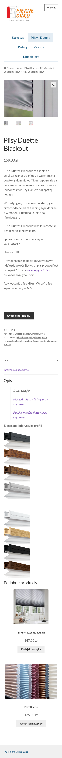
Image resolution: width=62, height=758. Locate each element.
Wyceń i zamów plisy (31, 723)
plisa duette (22, 337)
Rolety (23, 47)
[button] (53, 84)
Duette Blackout (12, 71)
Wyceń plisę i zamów (18, 315)
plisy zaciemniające (29, 341)
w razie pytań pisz (38, 270)
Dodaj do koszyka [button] (31, 649)
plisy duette (35, 337)
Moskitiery (31, 56)
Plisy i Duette (40, 37)
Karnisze (18, 37)
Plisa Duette (46, 68)
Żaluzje (39, 47)
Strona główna (14, 68)
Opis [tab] (6, 360)
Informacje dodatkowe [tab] (16, 369)
